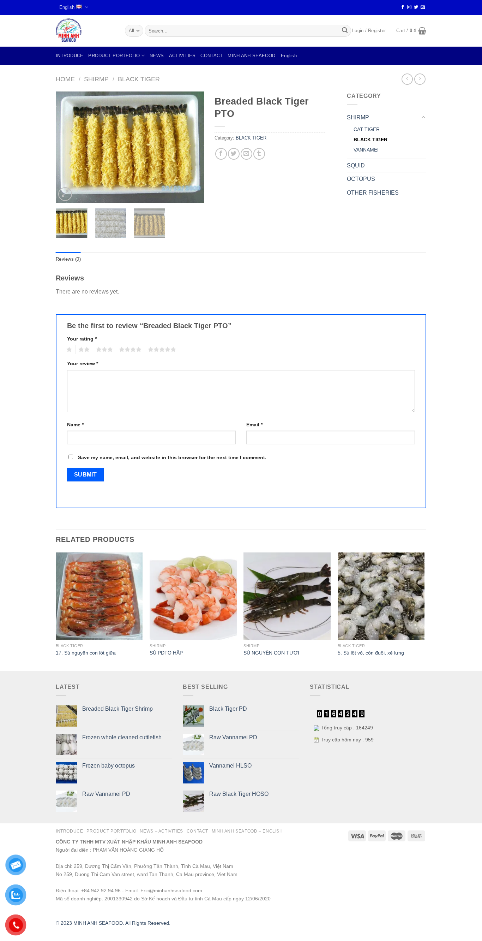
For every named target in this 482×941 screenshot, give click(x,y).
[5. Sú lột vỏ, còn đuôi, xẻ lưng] (381, 596)
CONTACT (211, 55)
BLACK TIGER (139, 79)
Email (254, 424)
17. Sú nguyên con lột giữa (86, 653)
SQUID (356, 165)
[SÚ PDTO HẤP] (193, 596)
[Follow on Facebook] (402, 7)
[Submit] (345, 31)
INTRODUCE (69, 55)
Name (75, 424)
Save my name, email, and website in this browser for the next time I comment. (172, 457)
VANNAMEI (366, 150)
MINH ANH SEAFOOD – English (262, 55)
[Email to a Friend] (246, 154)
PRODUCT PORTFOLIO (114, 55)
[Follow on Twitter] (416, 7)
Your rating (82, 339)
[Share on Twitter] (234, 154)
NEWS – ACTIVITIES (172, 55)
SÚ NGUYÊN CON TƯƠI (271, 653)
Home (65, 79)
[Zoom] (65, 194)
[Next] (192, 147)
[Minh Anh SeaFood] (85, 31)
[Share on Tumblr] (259, 154)
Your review (82, 363)
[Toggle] (423, 117)
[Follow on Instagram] (409, 7)
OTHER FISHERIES (373, 193)
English (66, 7)
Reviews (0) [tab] (68, 259)
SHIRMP (96, 79)
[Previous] (67, 147)
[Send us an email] (423, 7)
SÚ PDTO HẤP (166, 653)
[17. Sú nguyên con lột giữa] (99, 596)
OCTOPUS (361, 179)
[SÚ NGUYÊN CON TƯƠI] (287, 596)
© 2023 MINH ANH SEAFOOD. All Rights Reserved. (113, 923)
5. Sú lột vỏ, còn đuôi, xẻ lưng (371, 653)
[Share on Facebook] (221, 154)
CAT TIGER (367, 129)
